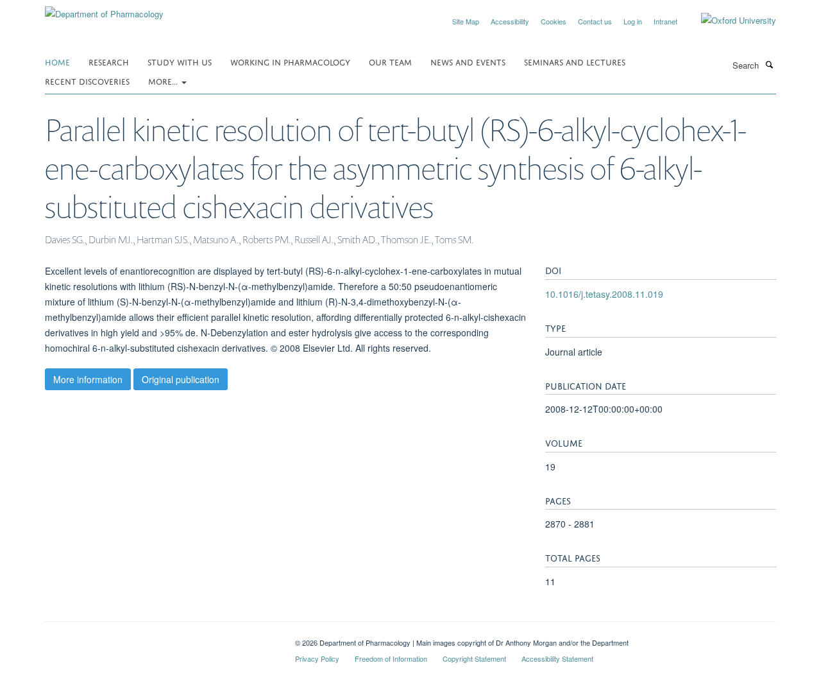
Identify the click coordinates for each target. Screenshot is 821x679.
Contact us (595, 21)
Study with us (180, 61)
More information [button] (88, 379)
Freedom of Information (391, 658)
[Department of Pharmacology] (104, 9)
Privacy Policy (317, 658)
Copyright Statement (474, 658)
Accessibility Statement (557, 658)
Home (57, 61)
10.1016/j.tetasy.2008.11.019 (604, 294)
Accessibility (510, 21)
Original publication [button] (180, 379)
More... (164, 80)
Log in (632, 21)
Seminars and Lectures (574, 61)
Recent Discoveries (87, 80)
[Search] (769, 64)
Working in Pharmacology (290, 61)
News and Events (467, 61)
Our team (390, 61)
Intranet (665, 21)
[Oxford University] (729, 20)
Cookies (553, 21)
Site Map (465, 21)
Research (109, 61)
